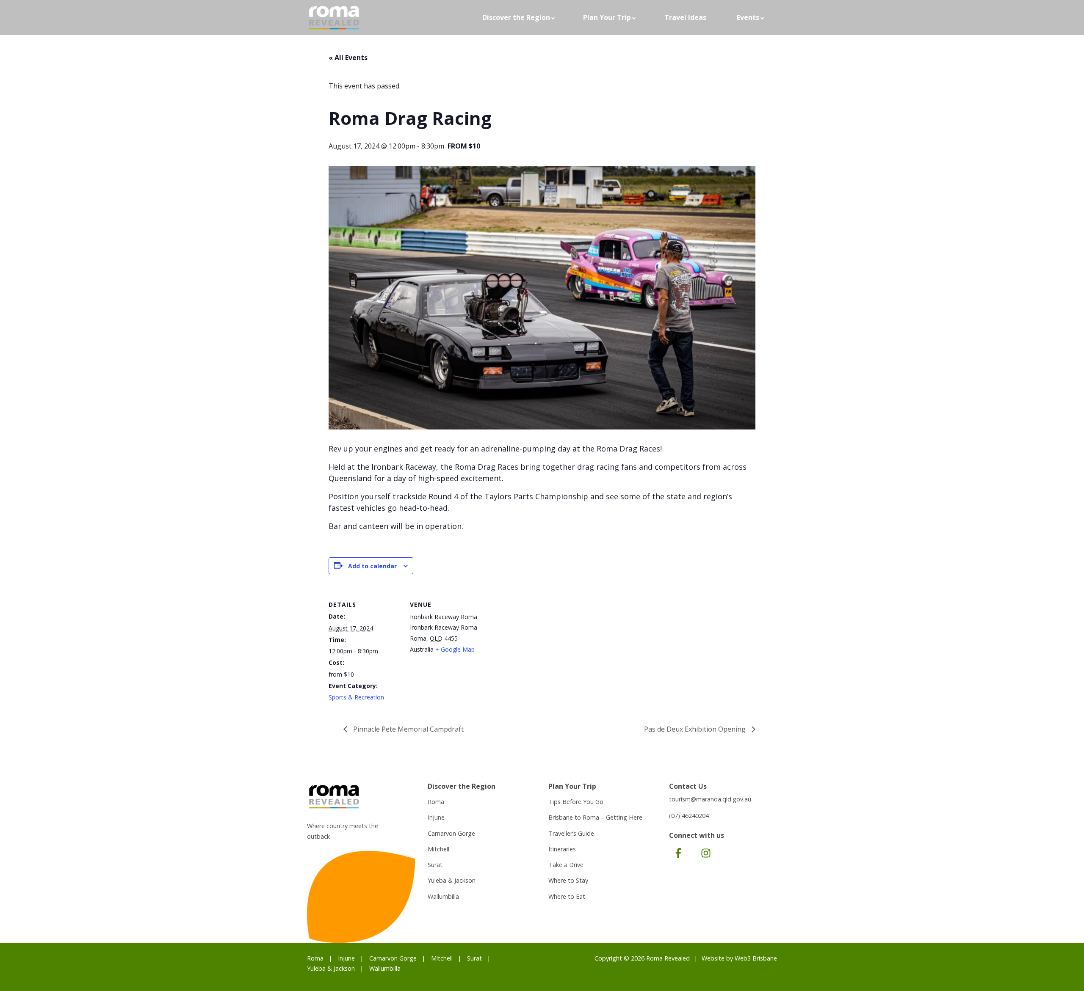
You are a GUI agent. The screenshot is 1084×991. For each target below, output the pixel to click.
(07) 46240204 (689, 816)
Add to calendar (372, 566)
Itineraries (562, 849)
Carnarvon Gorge (451, 833)
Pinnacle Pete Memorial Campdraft (407, 729)
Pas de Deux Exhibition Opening (695, 729)
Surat (435, 865)
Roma (436, 802)
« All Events (348, 57)
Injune (436, 817)
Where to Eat (566, 896)
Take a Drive (565, 865)
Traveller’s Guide (571, 833)
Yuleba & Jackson (452, 880)
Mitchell (438, 849)
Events (748, 17)
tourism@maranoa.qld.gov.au (710, 799)
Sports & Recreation (356, 697)
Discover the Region (516, 17)
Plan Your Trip (607, 17)
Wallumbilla (443, 896)
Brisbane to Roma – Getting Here (595, 817)
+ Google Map (455, 649)
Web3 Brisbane (756, 958)
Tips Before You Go (575, 802)
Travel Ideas (685, 17)
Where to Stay (568, 880)
